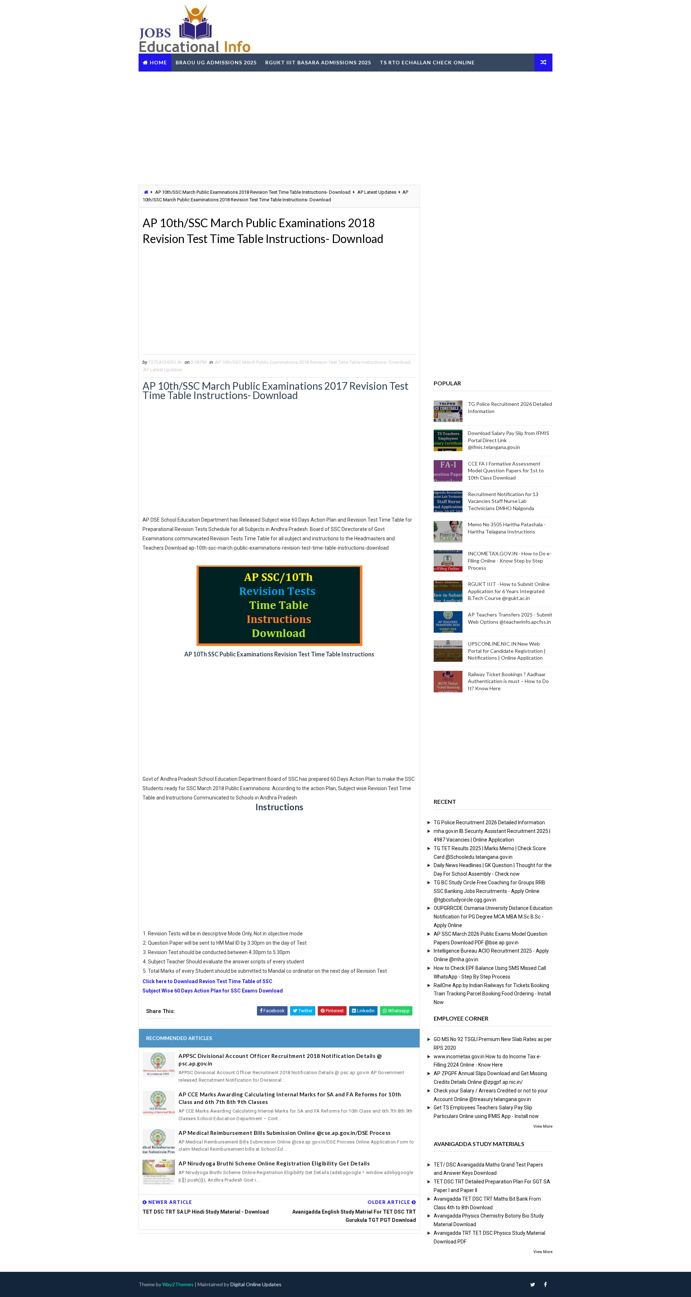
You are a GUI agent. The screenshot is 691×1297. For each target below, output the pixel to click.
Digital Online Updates (255, 1284)
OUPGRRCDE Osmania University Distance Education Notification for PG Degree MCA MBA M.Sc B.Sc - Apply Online (493, 916)
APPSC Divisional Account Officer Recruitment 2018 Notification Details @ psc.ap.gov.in (280, 1060)
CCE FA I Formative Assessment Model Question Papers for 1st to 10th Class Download (506, 470)
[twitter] (532, 1284)
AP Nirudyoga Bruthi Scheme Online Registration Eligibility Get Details (274, 1163)
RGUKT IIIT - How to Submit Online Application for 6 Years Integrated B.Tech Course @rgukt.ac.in (509, 591)
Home (158, 62)
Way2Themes (178, 1284)
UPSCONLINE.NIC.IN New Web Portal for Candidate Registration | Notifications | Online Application (507, 651)
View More (542, 1126)
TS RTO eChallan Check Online (427, 62)
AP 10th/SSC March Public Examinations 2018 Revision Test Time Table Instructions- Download (253, 192)
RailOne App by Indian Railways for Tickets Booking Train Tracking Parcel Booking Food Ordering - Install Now (492, 993)
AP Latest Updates (376, 192)
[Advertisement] (345, 127)
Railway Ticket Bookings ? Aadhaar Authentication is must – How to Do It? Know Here (508, 681)
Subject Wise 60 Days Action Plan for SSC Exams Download (213, 991)
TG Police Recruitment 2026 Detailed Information (489, 822)
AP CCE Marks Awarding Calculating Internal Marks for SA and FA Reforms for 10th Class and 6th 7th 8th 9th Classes (290, 1098)
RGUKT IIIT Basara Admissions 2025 (318, 62)
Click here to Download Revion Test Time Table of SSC (207, 981)
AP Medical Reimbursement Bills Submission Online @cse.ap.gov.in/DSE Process (285, 1132)
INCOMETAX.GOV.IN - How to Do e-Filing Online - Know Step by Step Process (509, 560)
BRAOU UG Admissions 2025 (216, 62)
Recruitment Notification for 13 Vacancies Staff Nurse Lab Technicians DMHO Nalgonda (503, 501)
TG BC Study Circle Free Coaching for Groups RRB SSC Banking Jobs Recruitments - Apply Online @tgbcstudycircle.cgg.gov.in (489, 891)
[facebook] (545, 1284)
